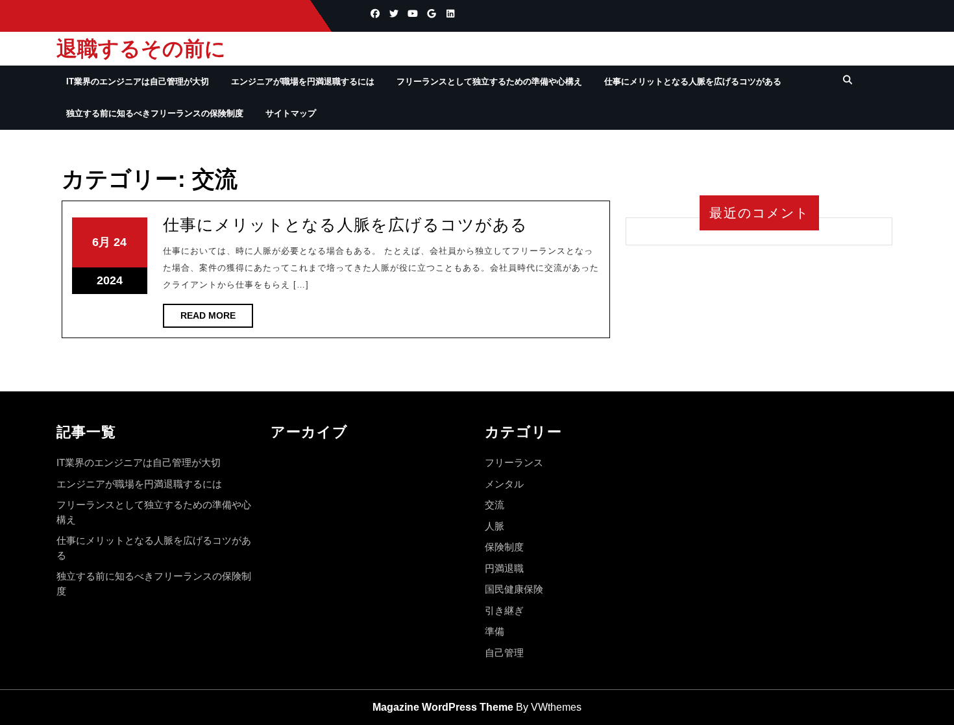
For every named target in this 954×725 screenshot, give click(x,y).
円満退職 (504, 568)
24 (120, 242)
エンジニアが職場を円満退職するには (302, 81)
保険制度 (504, 546)
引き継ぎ (504, 610)
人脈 (494, 526)
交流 (494, 504)
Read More (216, 319)
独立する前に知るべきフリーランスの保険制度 (154, 113)
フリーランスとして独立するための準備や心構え (489, 81)
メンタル (504, 483)
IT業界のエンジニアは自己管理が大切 (137, 81)
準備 (494, 631)
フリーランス (514, 462)
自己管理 (504, 652)
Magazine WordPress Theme (443, 707)
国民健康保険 (514, 589)
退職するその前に (141, 48)
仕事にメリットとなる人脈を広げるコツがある (692, 81)
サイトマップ (290, 113)
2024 (110, 280)
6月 (101, 242)
